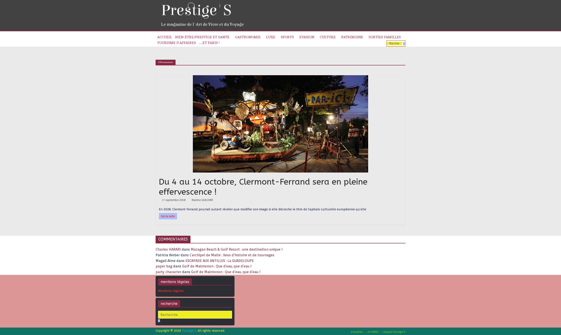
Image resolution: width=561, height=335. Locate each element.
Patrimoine (352, 37)
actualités (357, 331)
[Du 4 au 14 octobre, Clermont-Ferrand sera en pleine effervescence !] (280, 78)
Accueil (164, 37)
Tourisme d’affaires (176, 43)
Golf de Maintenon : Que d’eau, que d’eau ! (217, 266)
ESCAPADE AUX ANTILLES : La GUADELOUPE (219, 261)
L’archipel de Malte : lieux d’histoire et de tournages (232, 255)
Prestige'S (196, 10)
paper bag (164, 266)
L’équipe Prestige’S (393, 331)
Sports (287, 37)
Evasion (306, 37)
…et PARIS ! (209, 43)
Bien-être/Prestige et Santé (202, 37)
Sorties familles (385, 37)
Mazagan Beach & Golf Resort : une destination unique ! (237, 249)
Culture (328, 37)
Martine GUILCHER (202, 200)
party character (168, 272)
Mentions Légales (171, 291)
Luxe (270, 37)
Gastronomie (248, 37)
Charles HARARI (168, 249)
